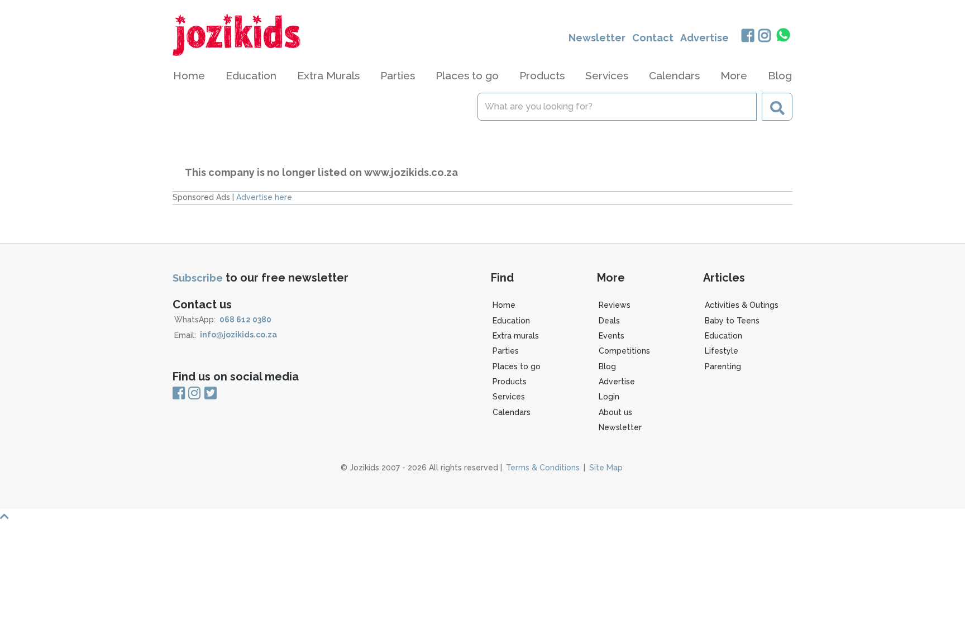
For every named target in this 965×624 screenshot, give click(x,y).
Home (189, 75)
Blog (780, 75)
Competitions (624, 350)
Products (510, 381)
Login (609, 396)
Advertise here (264, 197)
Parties (506, 350)
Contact (652, 38)
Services (509, 396)
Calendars (674, 75)
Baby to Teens (732, 320)
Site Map (606, 467)
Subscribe (198, 278)
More (733, 75)
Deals (609, 320)
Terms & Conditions (543, 467)
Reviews (614, 305)
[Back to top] (482, 516)
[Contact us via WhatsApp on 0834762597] (783, 35)
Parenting (723, 366)
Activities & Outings (741, 305)
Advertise (704, 38)
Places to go (517, 366)
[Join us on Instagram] (765, 36)
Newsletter (597, 38)
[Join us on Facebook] (747, 36)
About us (615, 412)
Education (511, 320)
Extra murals (516, 335)
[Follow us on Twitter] (210, 393)
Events (611, 335)
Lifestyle (721, 350)
